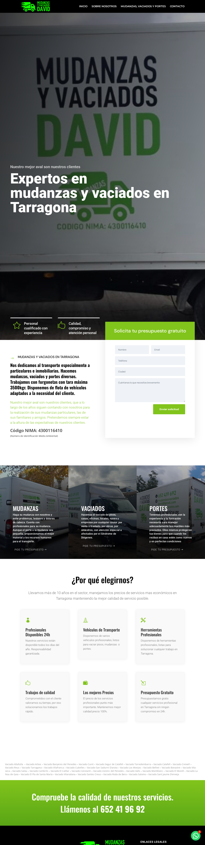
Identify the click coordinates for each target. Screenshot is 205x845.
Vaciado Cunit (86, 764)
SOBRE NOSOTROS (104, 6)
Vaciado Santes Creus (89, 774)
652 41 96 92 (122, 809)
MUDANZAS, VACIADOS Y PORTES (143, 6)
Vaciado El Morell (174, 770)
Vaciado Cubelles (75, 767)
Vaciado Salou (19, 770)
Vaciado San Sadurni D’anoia (102, 767)
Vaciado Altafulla (14, 764)
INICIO (83, 6)
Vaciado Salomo (137, 774)
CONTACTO (177, 6)
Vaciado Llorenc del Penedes (108, 770)
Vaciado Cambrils (39, 770)
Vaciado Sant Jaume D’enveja (163, 774)
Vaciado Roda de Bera (115, 774)
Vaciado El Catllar (60, 770)
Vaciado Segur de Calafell (109, 764)
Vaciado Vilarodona (65, 774)
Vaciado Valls (133, 770)
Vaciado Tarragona (32, 767)
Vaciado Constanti (81, 770)
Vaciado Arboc (33, 764)
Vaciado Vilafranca (54, 767)
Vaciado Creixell (181, 764)
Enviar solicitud (169, 409)
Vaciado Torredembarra (138, 764)
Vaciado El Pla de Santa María (37, 774)
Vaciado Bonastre (171, 767)
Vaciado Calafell (161, 764)
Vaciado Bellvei (151, 767)
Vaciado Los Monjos (130, 767)
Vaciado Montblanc (153, 770)
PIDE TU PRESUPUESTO (29, 549)
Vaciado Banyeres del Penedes (60, 764)
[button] (196, 836)
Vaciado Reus (12, 767)
